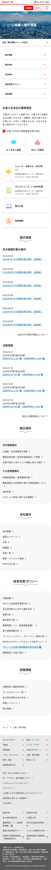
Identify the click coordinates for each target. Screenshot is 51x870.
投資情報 (6, 750)
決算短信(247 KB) (10, 375)
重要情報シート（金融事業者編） (18, 625)
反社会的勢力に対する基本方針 (17, 609)
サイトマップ (8, 788)
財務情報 (8, 94)
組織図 (6, 548)
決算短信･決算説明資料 (14, 687)
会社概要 (7, 531)
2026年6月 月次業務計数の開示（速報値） (22, 272)
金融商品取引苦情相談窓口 (36, 837)
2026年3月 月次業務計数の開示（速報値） (22, 312)
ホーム (5, 727)
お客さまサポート (34, 750)
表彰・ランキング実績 (13, 559)
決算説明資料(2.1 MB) (33, 358)
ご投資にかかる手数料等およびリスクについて (22, 793)
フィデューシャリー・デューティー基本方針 (23, 636)
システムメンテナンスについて (15, 783)
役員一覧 (7, 553)
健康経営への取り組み (13, 653)
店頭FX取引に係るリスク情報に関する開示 (23, 462)
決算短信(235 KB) (10, 407)
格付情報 (7, 709)
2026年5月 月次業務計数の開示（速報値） (22, 286)
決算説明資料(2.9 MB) (31, 375)
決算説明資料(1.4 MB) (31, 407)
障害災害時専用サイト (12, 831)
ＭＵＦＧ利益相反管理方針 (15, 603)
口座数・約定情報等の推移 (15, 452)
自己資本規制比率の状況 (14, 698)
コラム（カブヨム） (11, 755)
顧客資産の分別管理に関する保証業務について (25, 483)
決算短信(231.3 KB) (11, 391)
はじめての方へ (9, 740)
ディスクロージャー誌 (13, 692)
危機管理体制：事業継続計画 (16, 477)
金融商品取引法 (9, 765)
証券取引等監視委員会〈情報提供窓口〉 (12, 837)
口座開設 (29, 8)
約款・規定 (7, 760)
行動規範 (7, 598)
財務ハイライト (10, 703)
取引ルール (31, 760)
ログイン (39, 8)
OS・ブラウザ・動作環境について (17, 778)
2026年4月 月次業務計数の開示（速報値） (22, 299)
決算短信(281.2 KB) (11, 358)
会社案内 (8, 74)
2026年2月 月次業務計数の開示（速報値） (22, 325)
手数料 (5, 745)
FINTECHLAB (9, 564)
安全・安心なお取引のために (14, 773)
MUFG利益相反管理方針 (35, 824)
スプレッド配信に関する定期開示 (18, 497)
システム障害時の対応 (36, 831)
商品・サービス (33, 740)
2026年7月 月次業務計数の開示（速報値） (22, 259)
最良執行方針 (9, 620)
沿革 (5, 542)
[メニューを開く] (46, 8)
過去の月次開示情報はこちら (31, 335)
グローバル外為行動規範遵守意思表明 (20, 647)
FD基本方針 (31, 818)
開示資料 (8, 65)
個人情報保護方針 (11, 631)
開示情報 (8, 55)
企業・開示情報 (33, 755)
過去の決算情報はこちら (33, 416)
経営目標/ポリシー (12, 84)
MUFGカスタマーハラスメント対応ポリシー (23, 642)
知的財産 (7, 492)
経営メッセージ (10, 537)
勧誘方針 (7, 614)
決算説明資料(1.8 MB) (33, 391)
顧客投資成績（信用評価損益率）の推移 (21, 457)
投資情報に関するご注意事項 (14, 798)
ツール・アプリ (33, 745)
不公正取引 (7, 803)
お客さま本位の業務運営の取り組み (23, 131)
